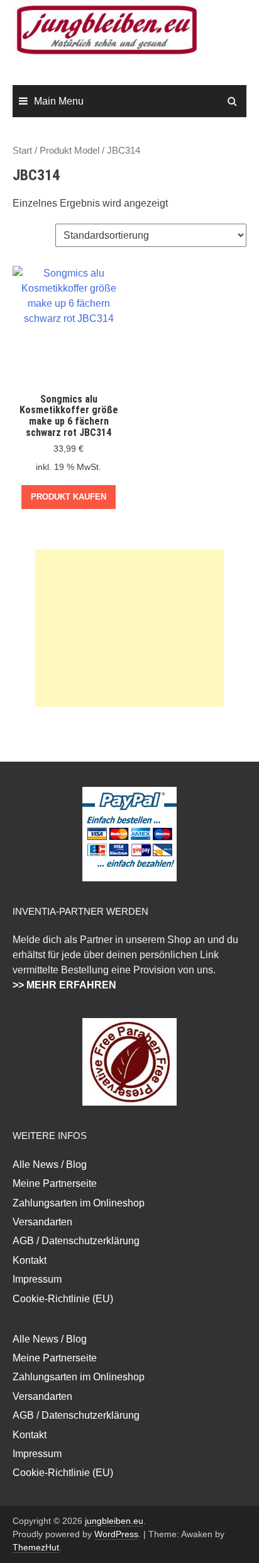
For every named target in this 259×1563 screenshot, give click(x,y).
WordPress (116, 1534)
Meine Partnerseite (55, 1183)
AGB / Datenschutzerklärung (76, 1240)
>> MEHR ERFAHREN (64, 985)
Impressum (37, 1279)
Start (22, 151)
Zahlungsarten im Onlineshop (79, 1203)
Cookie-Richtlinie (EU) (63, 1298)
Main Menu (59, 101)
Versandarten (42, 1222)
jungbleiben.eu (114, 1521)
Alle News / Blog (50, 1164)
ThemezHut (36, 1547)
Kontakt (30, 1260)
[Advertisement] (129, 628)
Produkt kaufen (68, 496)
